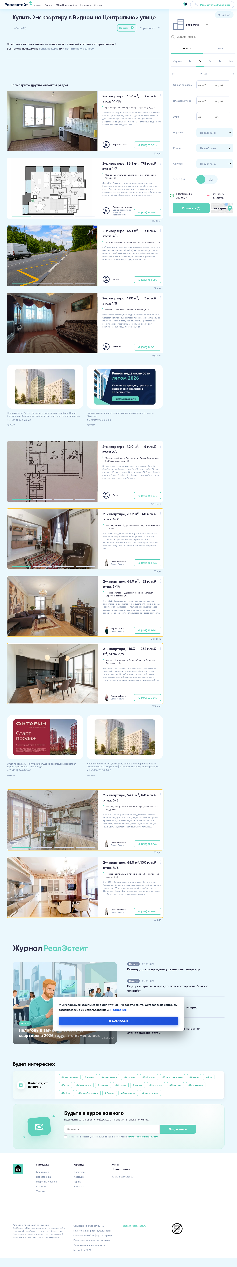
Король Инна (117, 628)
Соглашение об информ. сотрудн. (92, 1235)
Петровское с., (148, 242)
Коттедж (41, 1186)
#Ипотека (103, 1085)
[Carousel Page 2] (42, 148)
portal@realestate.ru (134, 1225)
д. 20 (153, 107)
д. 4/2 (111, 528)
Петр (115, 495)
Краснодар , (131, 107)
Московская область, (115, 242)
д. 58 (126, 460)
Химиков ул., (141, 309)
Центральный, (121, 174)
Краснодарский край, (115, 107)
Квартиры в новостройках (44, 1174)
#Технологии (128, 1093)
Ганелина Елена (118, 696)
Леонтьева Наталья (122, 207)
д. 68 (158, 242)
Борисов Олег (119, 144)
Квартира (79, 1171)
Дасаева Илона (118, 561)
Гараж (77, 1181)
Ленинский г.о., (133, 242)
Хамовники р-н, (136, 806)
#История (120, 1085)
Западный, (120, 525)
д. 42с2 (114, 876)
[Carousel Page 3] (63, 148)
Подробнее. (118, 1010)
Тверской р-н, (135, 660)
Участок (40, 1191)
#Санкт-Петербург (88, 1093)
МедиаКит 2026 (82, 1249)
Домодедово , (132, 458)
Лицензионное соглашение (89, 1245)
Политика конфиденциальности (92, 1230)
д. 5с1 (113, 177)
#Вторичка (130, 1077)
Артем (116, 279)
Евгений (117, 346)
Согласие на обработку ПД (88, 1225)
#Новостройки (150, 1093)
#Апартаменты (69, 1077)
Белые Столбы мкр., (150, 458)
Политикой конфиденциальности (143, 1136)
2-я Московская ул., (114, 460)
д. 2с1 (120, 663)
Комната (78, 1186)
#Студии (109, 1093)
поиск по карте (48, 48)
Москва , (109, 174)
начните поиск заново (79, 48)
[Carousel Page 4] (84, 148)
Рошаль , (130, 309)
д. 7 (149, 309)
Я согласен (118, 1020)
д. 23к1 (112, 809)
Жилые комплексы (123, 1176)
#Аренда (90, 1077)
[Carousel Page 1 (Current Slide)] (21, 148)
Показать (191, 208)
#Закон (65, 1085)
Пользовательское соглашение (91, 1240)
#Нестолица (156, 1085)
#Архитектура (109, 1077)
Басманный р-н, (135, 174)
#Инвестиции (83, 1085)
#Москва (137, 1085)
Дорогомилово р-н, (134, 525)
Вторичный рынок (46, 1181)
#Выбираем (148, 1077)
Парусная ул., (144, 107)
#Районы (66, 1093)
